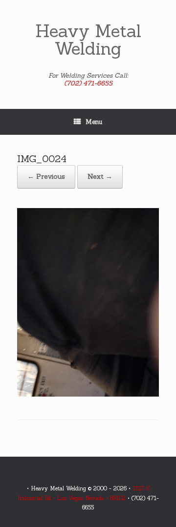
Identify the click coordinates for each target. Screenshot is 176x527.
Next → (100, 176)
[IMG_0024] (88, 394)
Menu (94, 122)
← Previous (46, 176)
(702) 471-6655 (88, 83)
